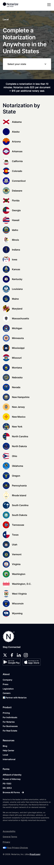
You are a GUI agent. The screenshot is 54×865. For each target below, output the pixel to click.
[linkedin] (19, 655)
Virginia (16, 564)
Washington (18, 574)
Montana (17, 367)
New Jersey (18, 406)
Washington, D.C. (21, 583)
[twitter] (5, 655)
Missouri (17, 357)
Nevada (16, 387)
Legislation (8, 688)
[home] (13, 4)
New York (17, 426)
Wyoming (17, 613)
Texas (15, 534)
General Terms (10, 836)
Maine (15, 298)
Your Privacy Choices (17, 847)
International (9, 759)
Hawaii (15, 220)
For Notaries (9, 722)
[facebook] (12, 655)
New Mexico (18, 416)
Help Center (8, 750)
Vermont (16, 554)
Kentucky (17, 279)
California (17, 161)
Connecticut (19, 180)
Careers (7, 693)
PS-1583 (7, 783)
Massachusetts (20, 318)
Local (5, 755)
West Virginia (19, 593)
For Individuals (10, 717)
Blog (5, 746)
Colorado (17, 171)
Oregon (16, 475)
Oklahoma (17, 465)
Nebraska (17, 377)
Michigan (17, 328)
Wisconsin (18, 603)
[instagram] (25, 655)
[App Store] (31, 662)
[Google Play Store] (11, 662)
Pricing (6, 713)
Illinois (15, 239)
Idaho (15, 230)
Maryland (17, 308)
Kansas (16, 269)
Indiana (16, 249)
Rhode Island (19, 495)
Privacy (6, 842)
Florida (15, 200)
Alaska (15, 131)
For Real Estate (10, 730)
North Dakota (19, 446)
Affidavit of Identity (12, 774)
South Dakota (19, 515)
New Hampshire (20, 397)
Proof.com (35, 854)
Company (7, 680)
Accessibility (9, 831)
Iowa (14, 259)
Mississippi (18, 347)
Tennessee (18, 524)
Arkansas (17, 151)
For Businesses (10, 726)
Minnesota (18, 338)
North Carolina (20, 436)
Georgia (16, 210)
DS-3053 (7, 788)
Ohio (14, 456)
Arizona (16, 141)
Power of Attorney (12, 779)
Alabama (17, 121)
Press (5, 684)
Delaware (17, 190)
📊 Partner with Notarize (14, 697)
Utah (14, 544)
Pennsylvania (19, 485)
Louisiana (17, 289)
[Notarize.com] (9, 636)
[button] (48, 4)
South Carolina (20, 505)
